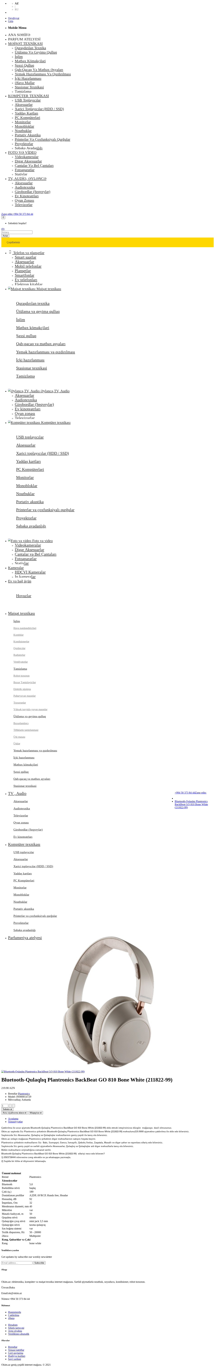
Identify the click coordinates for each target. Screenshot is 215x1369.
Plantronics (24, 1093)
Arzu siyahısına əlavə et (14, 1113)
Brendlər (12, 1347)
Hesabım (12, 1324)
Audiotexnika (21, 808)
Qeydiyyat (13, 18)
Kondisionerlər (21, 641)
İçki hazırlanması (30, 360)
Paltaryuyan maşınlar (24, 695)
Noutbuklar (25, 494)
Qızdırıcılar (19, 648)
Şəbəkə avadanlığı (31, 526)
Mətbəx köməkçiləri (32, 327)
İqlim (20, 319)
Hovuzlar (23, 596)
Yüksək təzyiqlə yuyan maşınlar (30, 709)
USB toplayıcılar (30, 437)
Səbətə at (7, 1109)
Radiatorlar (19, 655)
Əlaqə (11, 1318)
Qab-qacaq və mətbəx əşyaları (41, 344)
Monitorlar (25, 477)
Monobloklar (26, 485)
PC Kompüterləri (30, 469)
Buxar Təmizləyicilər (24, 682)
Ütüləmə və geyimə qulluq (38, 311)
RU (17, 9)
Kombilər (18, 634)
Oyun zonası (21, 822)
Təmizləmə (25, 376)
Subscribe (39, 1263)
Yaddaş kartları (28, 461)
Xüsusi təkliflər (16, 1350)
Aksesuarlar (25, 445)
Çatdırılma (13, 1315)
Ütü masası (19, 736)
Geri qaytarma (15, 1353)
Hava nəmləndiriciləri (24, 628)
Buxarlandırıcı (21, 723)
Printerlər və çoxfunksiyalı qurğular (45, 510)
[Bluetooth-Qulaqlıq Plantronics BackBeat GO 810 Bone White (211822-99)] (43, 1071)
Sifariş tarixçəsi (16, 1327)
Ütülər (16, 743)
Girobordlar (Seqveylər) (28, 829)
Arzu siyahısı (15, 1330)
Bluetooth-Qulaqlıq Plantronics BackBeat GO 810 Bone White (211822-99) (191, 804)
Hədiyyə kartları (16, 1356)
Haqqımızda (14, 1312)
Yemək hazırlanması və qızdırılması (45, 352)
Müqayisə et (36, 1113)
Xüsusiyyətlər (15, 1121)
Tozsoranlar (19, 702)
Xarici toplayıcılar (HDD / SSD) (42, 453)
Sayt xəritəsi (14, 1359)
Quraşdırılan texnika (33, 303)
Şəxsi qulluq (26, 336)
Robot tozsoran (21, 675)
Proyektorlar (26, 518)
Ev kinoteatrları (22, 836)
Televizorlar (20, 815)
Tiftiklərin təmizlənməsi (25, 730)
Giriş (10, 21)
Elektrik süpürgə (22, 689)
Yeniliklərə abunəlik (18, 1333)
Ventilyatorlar (20, 661)
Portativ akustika (30, 502)
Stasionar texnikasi (31, 368)
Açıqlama (13, 1118)
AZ (17, 3)
